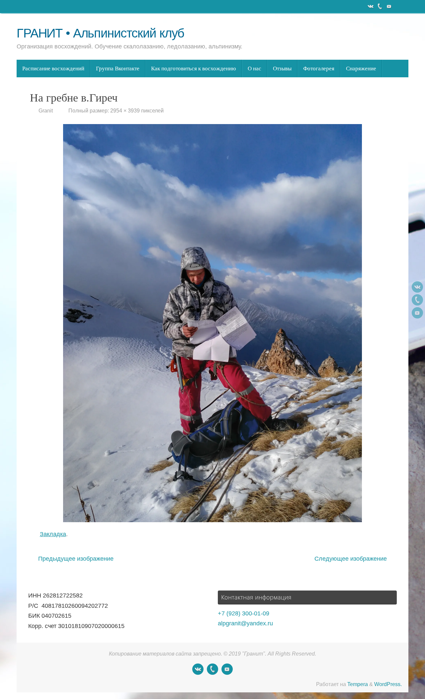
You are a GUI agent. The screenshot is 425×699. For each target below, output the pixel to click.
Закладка (53, 534)
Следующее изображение (350, 558)
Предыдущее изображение (76, 558)
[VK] (370, 6)
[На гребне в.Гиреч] (212, 323)
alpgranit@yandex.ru (245, 623)
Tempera (357, 684)
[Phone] (379, 6)
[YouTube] (388, 6)
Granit (46, 110)
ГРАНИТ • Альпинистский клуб (100, 33)
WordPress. (388, 684)
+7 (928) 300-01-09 (243, 613)
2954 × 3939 (125, 110)
